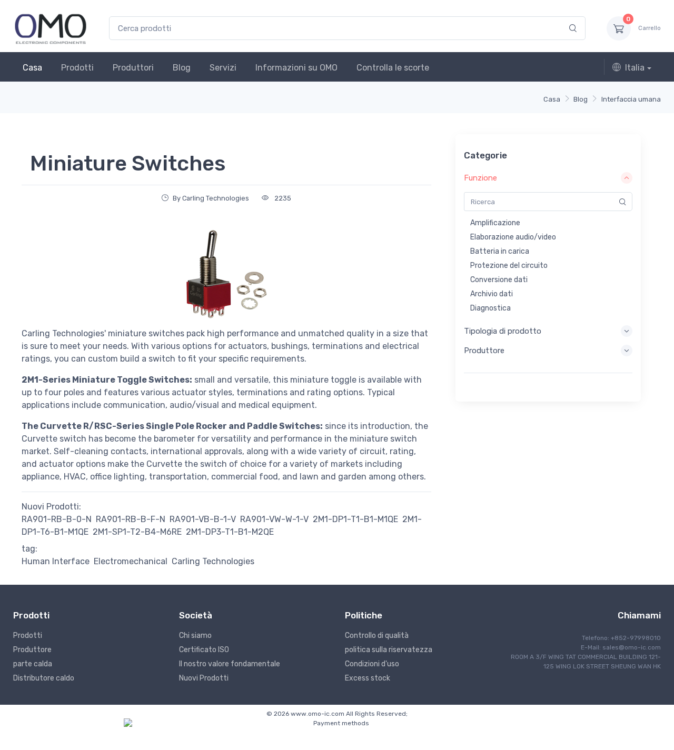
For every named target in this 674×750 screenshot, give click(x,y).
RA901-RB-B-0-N (57, 519)
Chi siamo (195, 635)
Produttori (133, 68)
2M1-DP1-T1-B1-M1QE (355, 519)
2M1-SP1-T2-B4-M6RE (137, 532)
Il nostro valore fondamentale (229, 663)
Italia (635, 68)
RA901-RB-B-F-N (130, 519)
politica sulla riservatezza (388, 649)
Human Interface (56, 561)
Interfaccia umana (631, 99)
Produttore (32, 649)
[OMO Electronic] (50, 28)
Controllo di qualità (377, 635)
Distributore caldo (43, 678)
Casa (32, 68)
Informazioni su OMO (296, 68)
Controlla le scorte (392, 68)
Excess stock (367, 678)
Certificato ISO (204, 649)
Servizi (223, 68)
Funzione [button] (480, 178)
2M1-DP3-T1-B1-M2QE (230, 532)
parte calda (32, 663)
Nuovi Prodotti (204, 678)
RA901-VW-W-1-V (274, 519)
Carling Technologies (213, 561)
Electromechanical (130, 561)
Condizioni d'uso (372, 663)
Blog (182, 68)
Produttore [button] (484, 350)
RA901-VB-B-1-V (203, 519)
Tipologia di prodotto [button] (502, 331)
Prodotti (77, 68)
